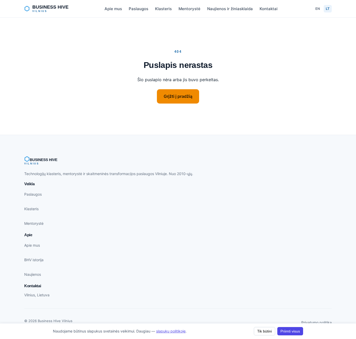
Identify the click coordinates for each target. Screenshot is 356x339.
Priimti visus (290, 331)
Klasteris (163, 8)
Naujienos (32, 274)
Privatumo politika (316, 322)
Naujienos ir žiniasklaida (230, 8)
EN (317, 9)
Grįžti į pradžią (178, 96)
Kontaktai (269, 8)
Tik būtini (264, 331)
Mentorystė (189, 8)
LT (328, 9)
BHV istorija (34, 260)
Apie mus (113, 8)
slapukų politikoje (171, 331)
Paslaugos (138, 8)
